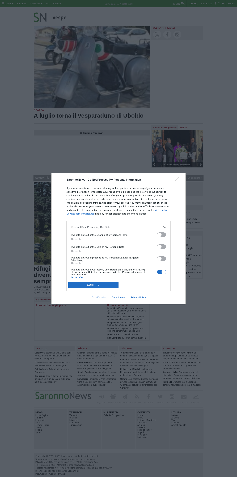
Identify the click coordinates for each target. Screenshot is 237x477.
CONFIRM (93, 285)
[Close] (178, 180)
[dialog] (118, 238)
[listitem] (118, 227)
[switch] (161, 234)
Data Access (118, 297)
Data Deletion (98, 297)
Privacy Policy (138, 297)
